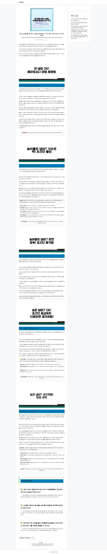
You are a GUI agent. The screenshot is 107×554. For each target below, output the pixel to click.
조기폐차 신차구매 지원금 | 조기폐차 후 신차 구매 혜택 (42, 543)
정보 (42, 542)
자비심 (21, 2)
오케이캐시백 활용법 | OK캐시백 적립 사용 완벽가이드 (42, 545)
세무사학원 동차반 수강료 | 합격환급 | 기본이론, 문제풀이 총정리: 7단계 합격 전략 (79, 37)
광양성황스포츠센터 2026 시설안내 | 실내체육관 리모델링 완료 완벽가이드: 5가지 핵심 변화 (79, 31)
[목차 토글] (32, 538)
